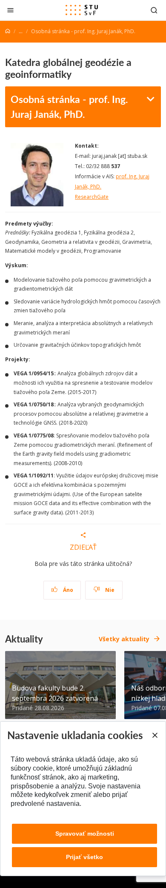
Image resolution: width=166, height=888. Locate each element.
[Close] (154, 735)
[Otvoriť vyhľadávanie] (154, 10)
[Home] (7, 31)
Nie (109, 590)
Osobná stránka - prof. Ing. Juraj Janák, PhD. (69, 106)
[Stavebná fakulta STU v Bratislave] (82, 10)
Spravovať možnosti (84, 833)
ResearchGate (92, 196)
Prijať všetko (84, 857)
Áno (67, 590)
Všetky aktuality (124, 639)
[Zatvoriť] (10, 10)
